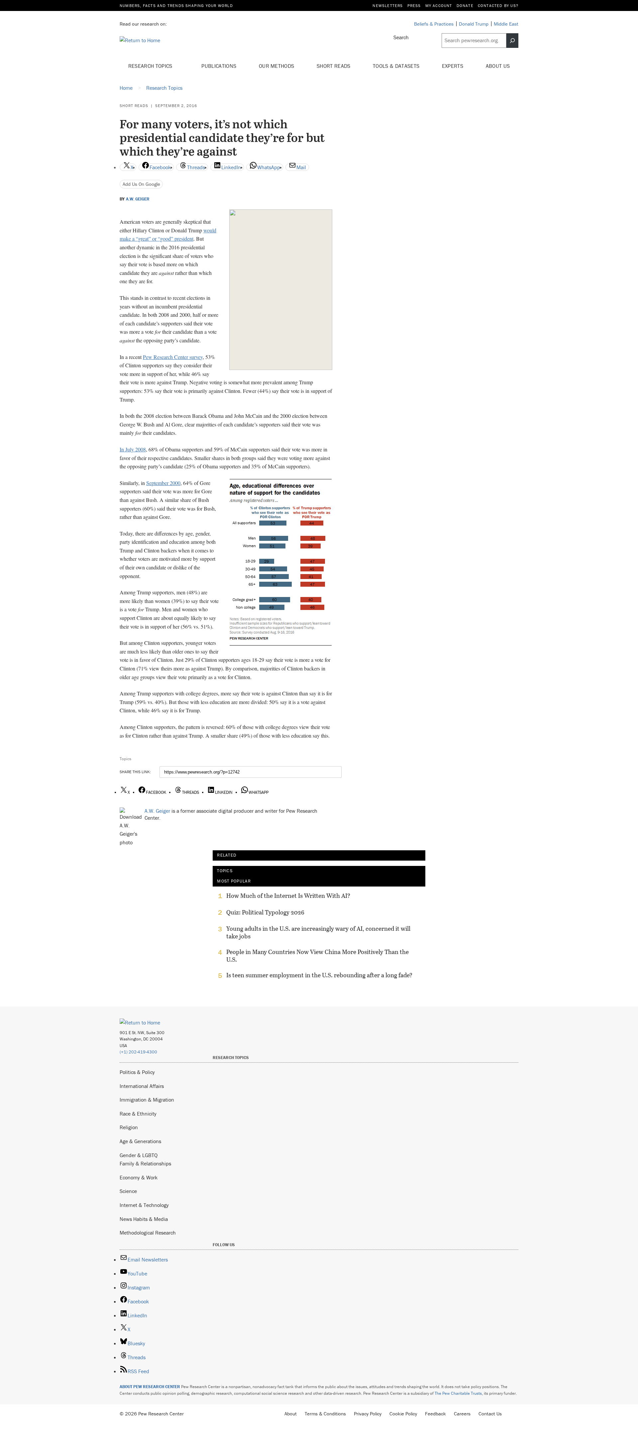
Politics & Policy (137, 1072)
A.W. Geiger (138, 199)
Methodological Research (148, 1232)
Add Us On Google (141, 184)
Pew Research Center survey (173, 356)
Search (401, 37)
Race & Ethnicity (138, 1113)
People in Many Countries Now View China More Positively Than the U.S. (317, 955)
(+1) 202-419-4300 (138, 1052)
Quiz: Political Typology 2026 (265, 912)
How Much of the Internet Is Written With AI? (288, 896)
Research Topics (151, 65)
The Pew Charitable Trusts (458, 1393)
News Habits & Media (144, 1219)
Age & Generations (140, 1141)
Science (128, 1191)
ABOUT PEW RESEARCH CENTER (150, 1386)
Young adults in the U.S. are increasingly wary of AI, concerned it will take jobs (318, 932)
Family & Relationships (145, 1163)
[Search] (512, 40)
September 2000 (163, 482)
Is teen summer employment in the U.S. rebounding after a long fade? (319, 975)
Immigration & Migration (147, 1099)
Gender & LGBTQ (139, 1155)
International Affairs (142, 1086)
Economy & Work (139, 1177)
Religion (129, 1127)
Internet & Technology (144, 1205)
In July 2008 (133, 449)
